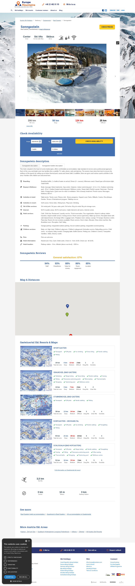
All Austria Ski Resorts (94, 532)
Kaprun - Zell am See (28, 532)
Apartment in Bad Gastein (56, 514)
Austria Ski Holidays (26, 20)
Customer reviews (41, 10)
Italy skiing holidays (65, 568)
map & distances (45, 29)
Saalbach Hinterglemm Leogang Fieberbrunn (53, 532)
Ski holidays (19, 10)
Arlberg (74, 532)
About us (54, 10)
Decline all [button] (23, 577)
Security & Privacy (91, 568)
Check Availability (94, 141)
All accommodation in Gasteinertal (79, 514)
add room (59, 153)
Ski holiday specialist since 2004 (23, 7)
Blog (60, 10)
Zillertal (81, 532)
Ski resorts (29, 10)
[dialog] (17, 561)
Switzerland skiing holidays (68, 574)
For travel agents (115, 564)
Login (123, 10)
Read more (18, 553)
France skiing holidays (66, 564)
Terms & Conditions (92, 570)
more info (30, 126)
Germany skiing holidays (67, 566)
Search (12, 10)
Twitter (106, 10)
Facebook (103, 10)
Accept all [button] (10, 577)
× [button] (29, 541)
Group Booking (114, 562)
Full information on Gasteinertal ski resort (67, 470)
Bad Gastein (57, 20)
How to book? (90, 564)
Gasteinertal (47, 20)
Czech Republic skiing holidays (69, 562)
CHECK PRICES (107, 27)
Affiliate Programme (116, 566)
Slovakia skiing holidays (67, 572)
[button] (67, 306)
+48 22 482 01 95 (52, 4)
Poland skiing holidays (66, 570)
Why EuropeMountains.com (94, 562)
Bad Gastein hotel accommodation (33, 514)
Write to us (70, 4)
